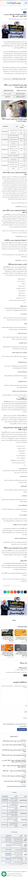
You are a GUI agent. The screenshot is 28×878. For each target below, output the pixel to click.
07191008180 (4, 799)
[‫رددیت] (11, 592)
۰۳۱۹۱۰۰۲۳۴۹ (8, 844)
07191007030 (4, 813)
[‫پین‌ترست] (15, 592)
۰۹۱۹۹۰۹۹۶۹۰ (8, 846)
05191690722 (7, 850)
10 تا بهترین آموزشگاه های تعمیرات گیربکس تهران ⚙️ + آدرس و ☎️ (7, 639)
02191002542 (7, 838)
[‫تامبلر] (18, 592)
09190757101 (7, 839)
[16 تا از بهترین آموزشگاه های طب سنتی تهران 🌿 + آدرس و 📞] (21, 632)
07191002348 (4, 806)
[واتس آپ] (8, 592)
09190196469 (4, 825)
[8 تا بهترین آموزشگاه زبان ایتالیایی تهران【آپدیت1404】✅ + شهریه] (21, 647)
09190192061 (7, 855)
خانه (25, 9)
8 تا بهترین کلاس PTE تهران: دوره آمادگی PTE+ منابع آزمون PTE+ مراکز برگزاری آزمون (7, 654)
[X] (25, 592)
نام (26, 705)
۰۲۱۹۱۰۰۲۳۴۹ (5, 819)
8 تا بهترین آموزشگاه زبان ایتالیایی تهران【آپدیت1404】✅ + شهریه (21, 654)
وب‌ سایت (25, 718)
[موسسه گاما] (14, 606)
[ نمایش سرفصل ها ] (7, 79)
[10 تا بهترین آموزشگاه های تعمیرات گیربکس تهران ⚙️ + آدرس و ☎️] (7, 632)
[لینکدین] (21, 592)
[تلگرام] (5, 592)
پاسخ (25, 675)
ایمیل (25, 712)
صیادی (24, 19)
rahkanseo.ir (8, 875)
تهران (22, 9)
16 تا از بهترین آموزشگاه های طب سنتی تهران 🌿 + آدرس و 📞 (21, 639)
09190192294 (7, 841)
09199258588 (7, 863)
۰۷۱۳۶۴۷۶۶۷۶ (4, 801)
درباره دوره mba (23, 668)
